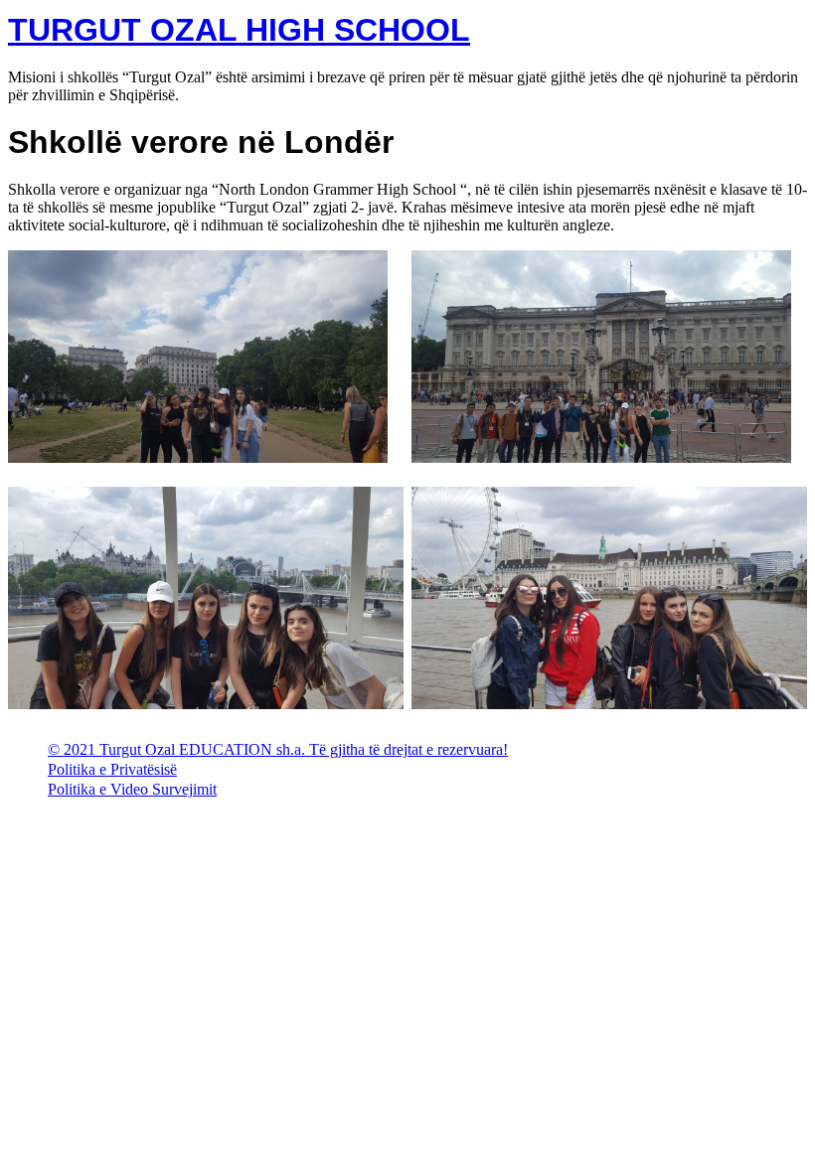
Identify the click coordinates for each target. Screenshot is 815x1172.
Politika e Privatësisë (112, 769)
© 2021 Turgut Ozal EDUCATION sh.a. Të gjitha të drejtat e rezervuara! (278, 749)
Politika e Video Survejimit (132, 789)
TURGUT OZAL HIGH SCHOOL (239, 30)
